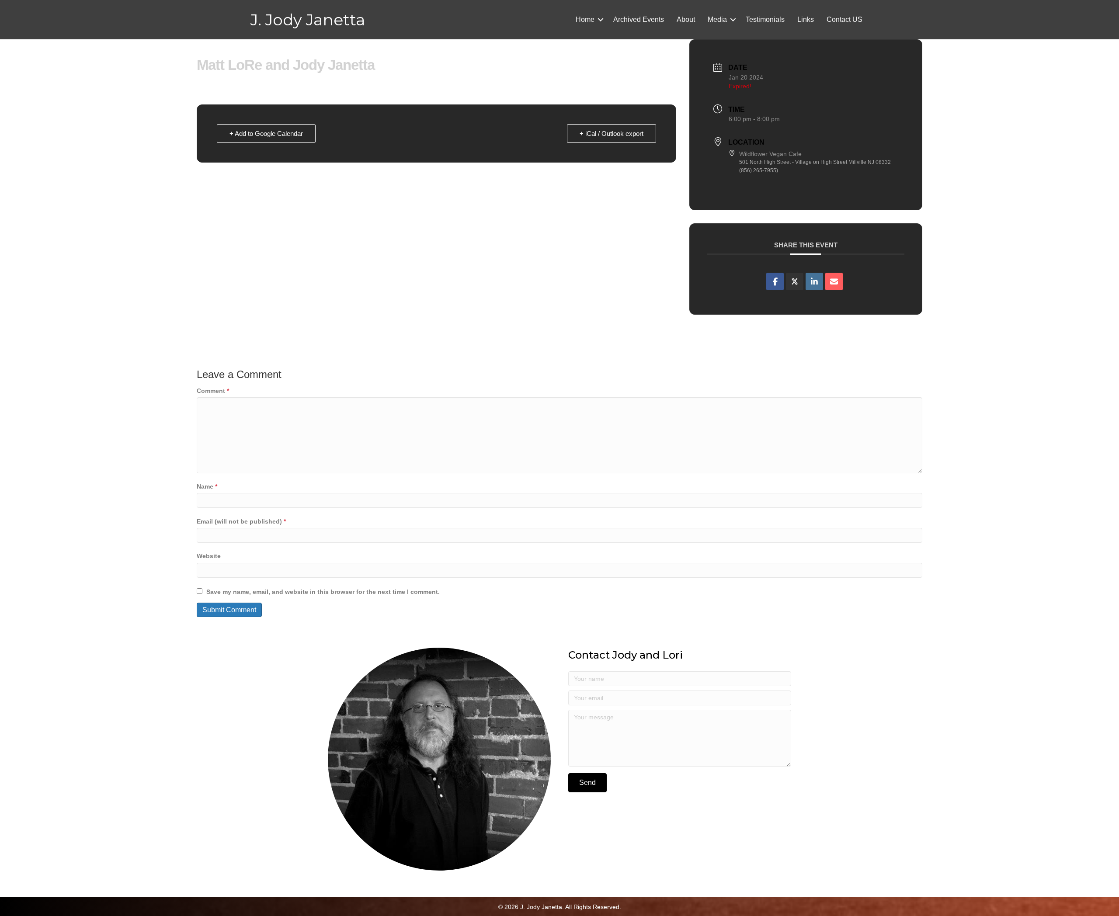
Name (207, 486)
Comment (213, 390)
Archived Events (638, 19)
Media (717, 19)
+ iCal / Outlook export (611, 133)
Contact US (844, 19)
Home (585, 19)
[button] (600, 19)
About (686, 19)
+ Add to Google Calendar (266, 133)
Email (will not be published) (241, 521)
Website (209, 555)
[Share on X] (794, 281)
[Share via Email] (834, 281)
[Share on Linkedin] (814, 281)
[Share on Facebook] (775, 281)
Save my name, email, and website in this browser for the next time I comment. (323, 591)
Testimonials (765, 19)
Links (805, 19)
